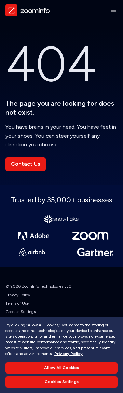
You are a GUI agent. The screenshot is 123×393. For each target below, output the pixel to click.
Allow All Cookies (61, 367)
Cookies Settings (20, 311)
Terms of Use (17, 303)
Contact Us (25, 164)
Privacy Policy (17, 295)
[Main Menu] (113, 10)
